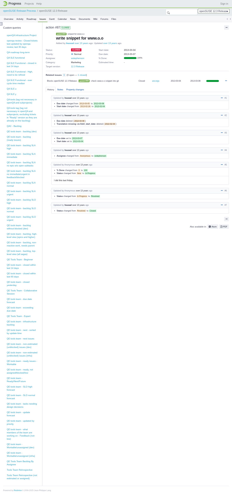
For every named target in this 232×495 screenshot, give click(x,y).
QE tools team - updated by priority (20, 422)
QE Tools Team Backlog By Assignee (20, 463)
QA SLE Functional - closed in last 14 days (21, 65)
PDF (225, 226)
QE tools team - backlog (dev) (22, 131)
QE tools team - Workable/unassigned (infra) (21, 454)
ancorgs (155, 81)
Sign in (224, 3)
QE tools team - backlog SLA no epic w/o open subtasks (21, 164)
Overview (8, 19)
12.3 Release (77, 66)
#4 (226, 150)
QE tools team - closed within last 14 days (21, 266)
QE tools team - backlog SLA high (21, 147)
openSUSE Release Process (19, 10)
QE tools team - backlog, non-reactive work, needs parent (22, 244)
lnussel (70, 43)
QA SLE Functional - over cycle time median (19, 82)
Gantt (52, 19)
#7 (226, 205)
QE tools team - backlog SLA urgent (21, 193)
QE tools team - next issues (20, 338)
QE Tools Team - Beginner (20, 259)
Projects (29, 3)
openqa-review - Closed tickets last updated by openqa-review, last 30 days (22, 43)
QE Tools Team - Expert (18, 316)
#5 (226, 165)
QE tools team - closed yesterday (18, 283)
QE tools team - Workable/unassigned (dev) (20, 446)
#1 (226, 98)
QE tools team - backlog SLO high (21, 201)
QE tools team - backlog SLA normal (21, 184)
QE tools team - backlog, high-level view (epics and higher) (22, 235)
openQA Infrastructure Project (21, 35)
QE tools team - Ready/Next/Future (16, 380)
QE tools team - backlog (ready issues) (19, 138)
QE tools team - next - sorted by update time (21, 331)
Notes (60, 89)
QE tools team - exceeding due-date (20, 309)
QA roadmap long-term (18, 52)
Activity (19, 19)
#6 (226, 190)
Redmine (18, 490)
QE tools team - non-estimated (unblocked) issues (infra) (22, 354)
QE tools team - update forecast (18, 414)
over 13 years (81, 43)
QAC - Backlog (14, 126)
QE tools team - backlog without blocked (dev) (19, 227)
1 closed (82, 75)
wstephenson (77, 58)
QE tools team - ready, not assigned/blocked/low (20, 371)
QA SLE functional (16, 57)
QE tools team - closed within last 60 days (21, 275)
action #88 (84, 81)
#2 (226, 115)
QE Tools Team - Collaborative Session (22, 292)
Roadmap (31, 19)
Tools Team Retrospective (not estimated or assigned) (22, 477)
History (50, 89)
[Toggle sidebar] (1, 23)
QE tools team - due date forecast (19, 300)
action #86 (61, 34)
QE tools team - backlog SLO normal (21, 210)
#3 (226, 133)
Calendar (62, 19)
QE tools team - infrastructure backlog (21, 323)
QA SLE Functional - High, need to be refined (20, 73)
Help (39, 3)
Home (13, 4)
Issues (42, 19)
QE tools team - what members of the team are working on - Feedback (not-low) (21, 434)
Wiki (95, 19)
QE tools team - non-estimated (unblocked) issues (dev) (22, 345)
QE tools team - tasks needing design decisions (22, 405)
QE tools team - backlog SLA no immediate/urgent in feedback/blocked (21, 174)
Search (168, 12)
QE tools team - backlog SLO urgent (21, 218)
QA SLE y (11, 94)
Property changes (75, 89)
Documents (84, 19)
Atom (214, 226)
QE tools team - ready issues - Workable (22, 362)
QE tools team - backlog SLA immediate (21, 155)
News (73, 19)
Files (113, 19)
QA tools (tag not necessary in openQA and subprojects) (22, 101)
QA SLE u (11, 88)
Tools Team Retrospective (20, 470)
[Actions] (226, 81)
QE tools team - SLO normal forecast (21, 397)
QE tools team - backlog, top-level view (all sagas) (21, 252)
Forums (104, 19)
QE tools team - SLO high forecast (19, 388)
